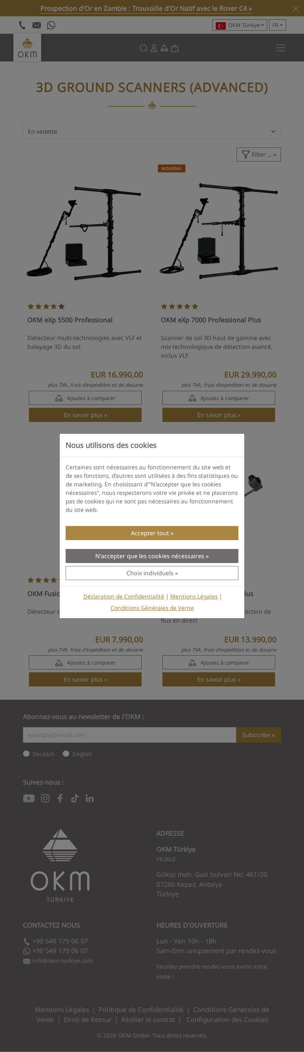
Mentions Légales (194, 596)
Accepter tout (150, 533)
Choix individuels (150, 573)
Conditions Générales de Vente (152, 608)
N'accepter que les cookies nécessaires (149, 556)
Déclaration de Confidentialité (123, 596)
